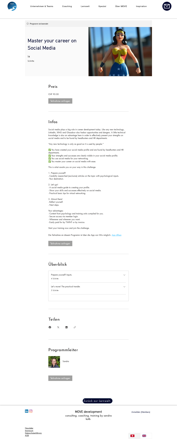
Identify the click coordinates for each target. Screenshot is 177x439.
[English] (146, 436)
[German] (134, 436)
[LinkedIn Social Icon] (26, 411)
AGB (27, 435)
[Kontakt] (166, 6)
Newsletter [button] (29, 428)
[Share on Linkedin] (66, 327)
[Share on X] (58, 327)
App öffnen (116, 235)
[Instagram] (30, 411)
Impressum (29, 430)
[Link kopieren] (74, 327)
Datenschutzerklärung (33, 433)
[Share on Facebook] (49, 327)
